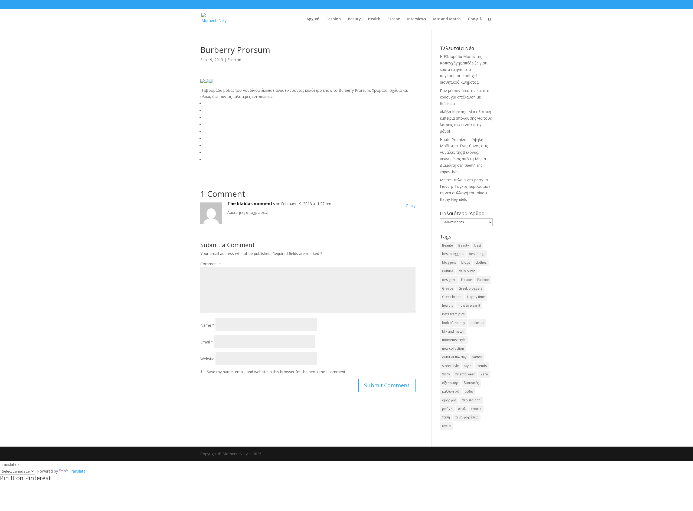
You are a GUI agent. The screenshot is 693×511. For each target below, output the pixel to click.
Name (207, 325)
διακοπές (471, 383)
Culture (447, 271)
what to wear (465, 374)
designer (449, 279)
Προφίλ (475, 19)
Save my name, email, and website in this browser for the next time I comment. (276, 371)
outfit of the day (454, 357)
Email (206, 342)
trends (482, 365)
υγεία (446, 426)
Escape (393, 19)
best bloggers (452, 253)
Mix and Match (447, 19)
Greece (447, 288)
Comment (210, 263)
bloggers (449, 262)
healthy (447, 305)
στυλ (462, 409)
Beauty (354, 19)
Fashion (333, 19)
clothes (480, 262)
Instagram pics (453, 314)
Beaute (447, 245)
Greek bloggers (470, 288)
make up (477, 322)
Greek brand (452, 296)
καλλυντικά (450, 391)
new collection (453, 348)
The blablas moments (251, 204)
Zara (484, 374)
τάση (446, 417)
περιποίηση (471, 400)
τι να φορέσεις (466, 417)
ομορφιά (449, 400)
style (467, 365)
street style (450, 365)
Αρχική (312, 19)
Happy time (476, 296)
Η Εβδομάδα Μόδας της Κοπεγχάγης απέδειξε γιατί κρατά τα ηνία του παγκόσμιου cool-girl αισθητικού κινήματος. (464, 69)
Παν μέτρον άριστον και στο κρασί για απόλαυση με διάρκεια (464, 97)
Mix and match (453, 331)
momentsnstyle (454, 340)
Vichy (446, 374)
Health (374, 19)
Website (207, 358)
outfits (477, 357)
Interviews (416, 19)
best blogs (477, 253)
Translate (77, 471)
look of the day (453, 322)
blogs (465, 262)
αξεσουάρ (450, 383)
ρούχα (447, 409)
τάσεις (476, 409)
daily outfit (467, 271)
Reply (411, 205)
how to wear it (469, 305)
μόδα (469, 391)
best (477, 245)
